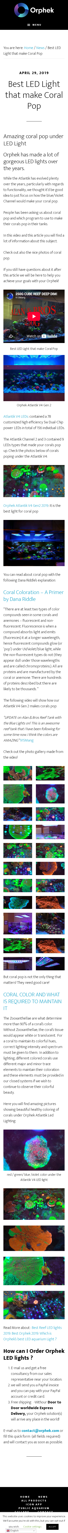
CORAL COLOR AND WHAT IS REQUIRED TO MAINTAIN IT (32, 1001)
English (14, 1530)
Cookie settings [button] (32, 1526)
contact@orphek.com (40, 1431)
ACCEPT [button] (52, 1527)
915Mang (27, 740)
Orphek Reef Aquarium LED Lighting (34, 10)
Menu (36, 25)
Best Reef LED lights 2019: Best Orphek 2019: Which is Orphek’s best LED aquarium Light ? (32, 1333)
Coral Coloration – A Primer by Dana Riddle (33, 596)
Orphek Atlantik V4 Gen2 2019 (25, 505)
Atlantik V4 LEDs (15, 416)
